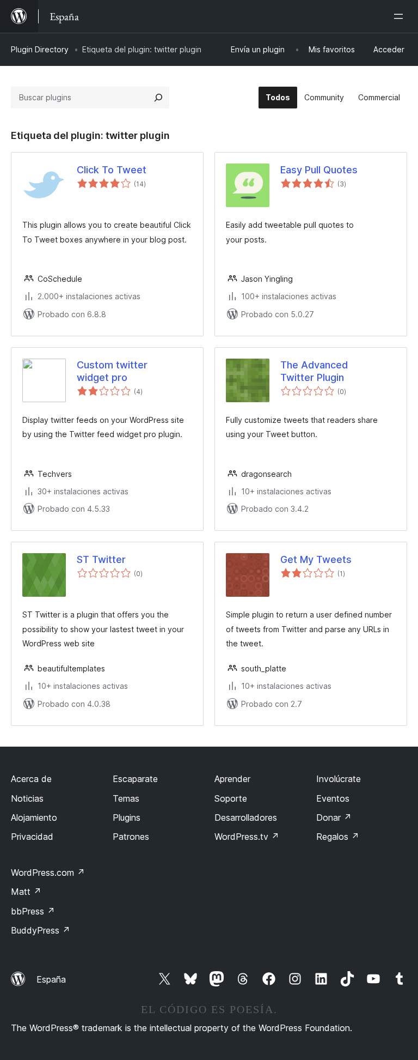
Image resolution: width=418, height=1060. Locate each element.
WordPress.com (48, 872)
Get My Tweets (316, 559)
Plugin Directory (40, 49)
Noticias (27, 798)
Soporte (230, 798)
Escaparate (135, 778)
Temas (126, 798)
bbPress (33, 911)
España (51, 979)
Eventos (332, 798)
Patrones (131, 836)
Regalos (337, 836)
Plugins (126, 817)
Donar (334, 817)
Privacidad (32, 836)
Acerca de (31, 778)
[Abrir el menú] (400, 16)
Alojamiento (34, 817)
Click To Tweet (111, 169)
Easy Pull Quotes (319, 169)
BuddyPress (40, 930)
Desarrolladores (245, 817)
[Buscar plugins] (158, 97)
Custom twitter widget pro (112, 371)
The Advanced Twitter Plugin (314, 371)
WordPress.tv (246, 836)
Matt (26, 891)
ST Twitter (101, 559)
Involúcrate (338, 778)
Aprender (232, 778)
